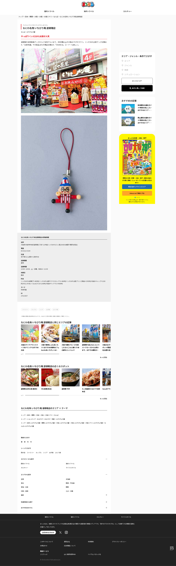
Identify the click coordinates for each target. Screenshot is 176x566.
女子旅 (48, 309)
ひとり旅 (55, 309)
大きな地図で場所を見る (69, 245)
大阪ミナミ (48, 16)
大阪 (36, 16)
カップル (33, 309)
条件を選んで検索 (138, 88)
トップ (21, 16)
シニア (41, 309)
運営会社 (67, 542)
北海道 (68, 479)
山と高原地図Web (70, 554)
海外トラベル (89, 11)
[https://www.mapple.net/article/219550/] (30, 337)
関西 (31, 16)
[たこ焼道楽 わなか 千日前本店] (91, 380)
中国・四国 (24, 491)
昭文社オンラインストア (137, 187)
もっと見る (103, 357)
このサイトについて (46, 542)
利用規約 (91, 542)
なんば (56, 16)
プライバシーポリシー (119, 542)
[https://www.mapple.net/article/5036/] (71, 337)
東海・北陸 (24, 487)
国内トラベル (49, 11)
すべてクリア (137, 81)
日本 (26, 16)
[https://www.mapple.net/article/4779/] (91, 337)
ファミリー (25, 309)
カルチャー (127, 11)
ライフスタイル (71, 468)
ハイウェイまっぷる (94, 554)
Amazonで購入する (137, 193)
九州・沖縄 (69, 491)
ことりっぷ (43, 554)
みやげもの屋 (31, 32)
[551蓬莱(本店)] (50, 379)
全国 (22, 479)
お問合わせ (43, 546)
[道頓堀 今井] (71, 379)
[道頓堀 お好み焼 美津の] (30, 379)
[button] (135, 197)
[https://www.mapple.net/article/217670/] (50, 337)
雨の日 (23, 452)
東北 (22, 483)
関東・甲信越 (70, 483)
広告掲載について (70, 546)
